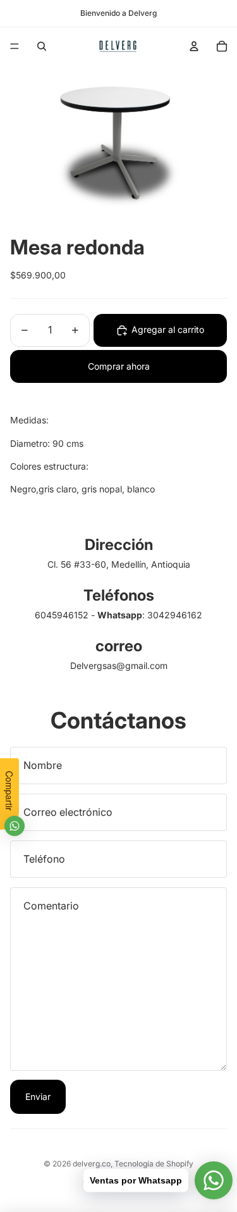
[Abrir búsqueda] (42, 46)
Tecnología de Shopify (153, 1163)
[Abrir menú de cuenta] (194, 46)
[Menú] (14, 46)
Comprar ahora (119, 366)
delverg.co (92, 1163)
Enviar (38, 1096)
